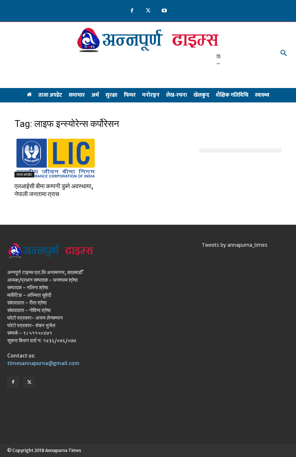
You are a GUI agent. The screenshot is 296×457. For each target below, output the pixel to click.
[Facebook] (132, 11)
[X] (148, 11)
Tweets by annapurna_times (234, 244)
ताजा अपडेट (24, 174)
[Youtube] (164, 11)
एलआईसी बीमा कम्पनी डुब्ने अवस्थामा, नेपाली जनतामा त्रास (53, 190)
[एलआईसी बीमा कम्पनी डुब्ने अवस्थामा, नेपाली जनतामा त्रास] (55, 157)
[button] (283, 53)
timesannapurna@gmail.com (43, 363)
